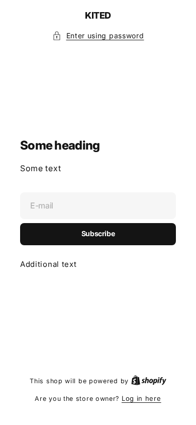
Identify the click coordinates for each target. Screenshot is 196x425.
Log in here (141, 398)
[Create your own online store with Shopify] (148, 381)
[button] (98, 36)
